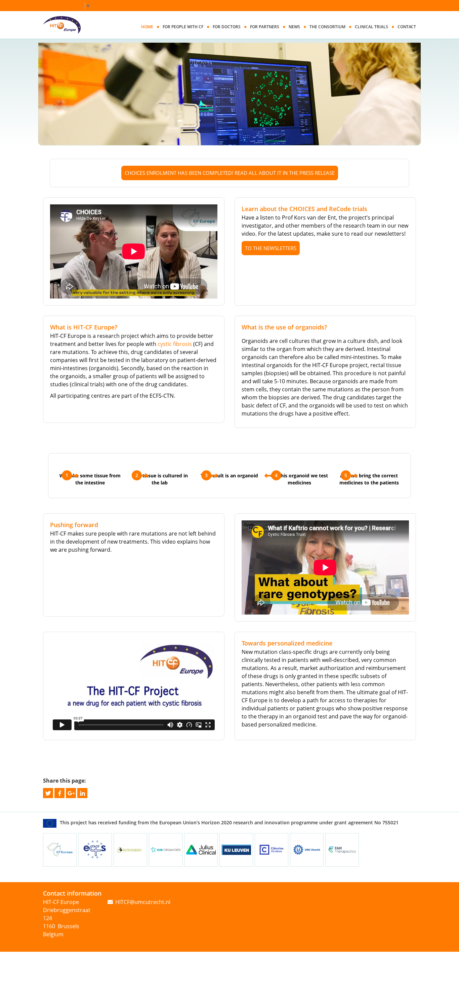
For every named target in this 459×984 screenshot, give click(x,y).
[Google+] (71, 792)
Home (147, 27)
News (294, 27)
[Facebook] (59, 792)
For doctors (227, 27)
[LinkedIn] (82, 792)
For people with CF (183, 27)
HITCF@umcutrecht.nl (142, 902)
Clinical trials (371, 27)
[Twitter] (48, 792)
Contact (407, 27)
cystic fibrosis (175, 344)
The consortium (327, 27)
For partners (264, 27)
